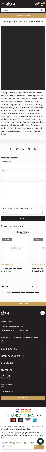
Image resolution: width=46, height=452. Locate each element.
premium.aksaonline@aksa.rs (12, 326)
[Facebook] (11, 149)
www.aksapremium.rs (16, 426)
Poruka (3, 180)
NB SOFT (32, 426)
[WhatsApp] (23, 149)
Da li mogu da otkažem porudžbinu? (11, 269)
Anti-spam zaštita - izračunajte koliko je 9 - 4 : (16, 208)
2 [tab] (14, 292)
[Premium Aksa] (10, 4)
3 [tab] (18, 292)
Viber (6, 341)
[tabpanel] (16, 263)
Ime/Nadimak (6, 162)
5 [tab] (28, 292)
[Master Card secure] (26, 410)
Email (3, 171)
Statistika (19, 442)
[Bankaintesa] (20, 415)
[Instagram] (9, 376)
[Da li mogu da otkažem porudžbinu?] (16, 248)
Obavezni (8, 442)
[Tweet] (17, 149)
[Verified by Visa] (17, 410)
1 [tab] (9, 292)
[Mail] (35, 149)
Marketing (30, 442)
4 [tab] (23, 292)
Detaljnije (4, 287)
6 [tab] (32, 292)
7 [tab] (37, 292)
